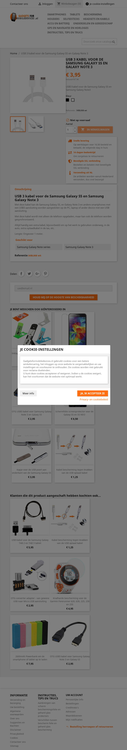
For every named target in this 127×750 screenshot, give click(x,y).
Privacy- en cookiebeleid (94, 399)
